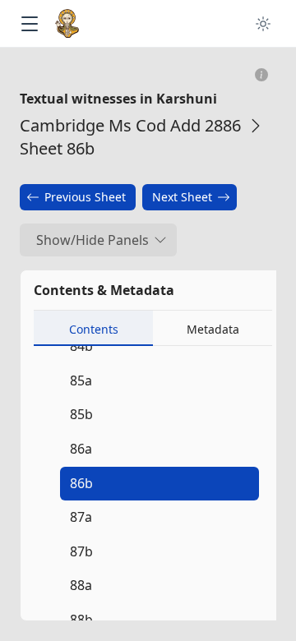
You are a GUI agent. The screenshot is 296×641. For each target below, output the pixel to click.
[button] (29, 24)
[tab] (93, 328)
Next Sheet (182, 197)
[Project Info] (261, 75)
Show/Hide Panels (92, 240)
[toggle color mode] (263, 24)
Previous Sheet (85, 197)
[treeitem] (156, 484)
